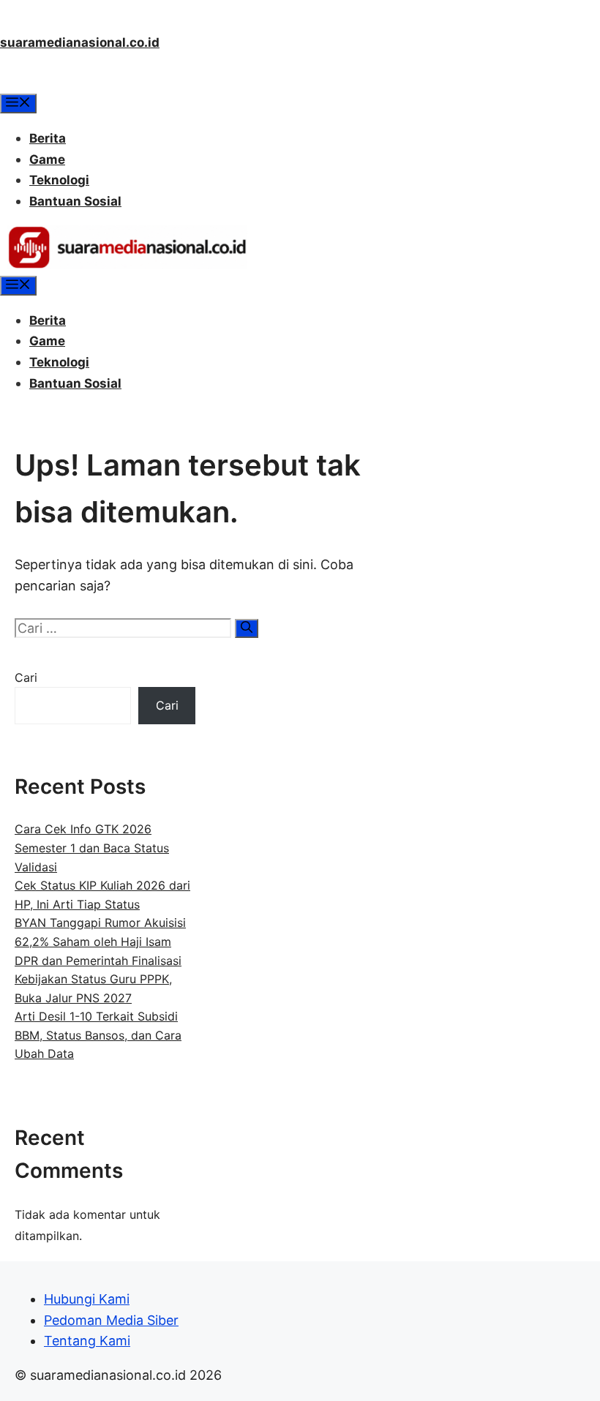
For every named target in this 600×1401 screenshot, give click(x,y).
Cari (26, 677)
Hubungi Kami (87, 1299)
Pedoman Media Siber (111, 1320)
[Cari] (246, 628)
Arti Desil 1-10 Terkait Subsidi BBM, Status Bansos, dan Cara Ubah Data (98, 1035)
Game (47, 159)
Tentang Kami (87, 1340)
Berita (47, 138)
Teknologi (59, 180)
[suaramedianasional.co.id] (127, 265)
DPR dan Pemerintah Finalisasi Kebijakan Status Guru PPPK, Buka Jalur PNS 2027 (98, 979)
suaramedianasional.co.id (80, 42)
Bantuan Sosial (75, 201)
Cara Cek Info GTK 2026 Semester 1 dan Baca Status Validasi (92, 848)
